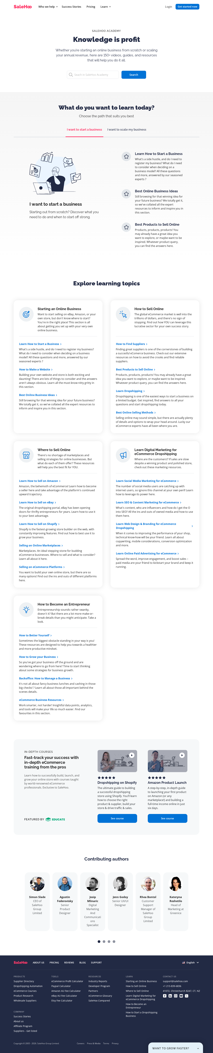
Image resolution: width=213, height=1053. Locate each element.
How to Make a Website (34, 369)
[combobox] (190, 962)
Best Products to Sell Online (134, 369)
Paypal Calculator (61, 986)
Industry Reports (98, 981)
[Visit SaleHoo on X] (186, 995)
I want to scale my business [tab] (126, 129)
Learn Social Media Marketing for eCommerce (146, 481)
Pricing (91, 7)
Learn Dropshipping (129, 391)
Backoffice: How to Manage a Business (44, 678)
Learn (104, 7)
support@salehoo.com (175, 981)
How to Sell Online (149, 309)
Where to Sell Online (54, 450)
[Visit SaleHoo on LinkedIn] (170, 995)
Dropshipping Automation (28, 986)
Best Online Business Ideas (37, 395)
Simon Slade (37, 897)
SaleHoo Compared (99, 1000)
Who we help (46, 7)
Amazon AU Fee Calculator (66, 990)
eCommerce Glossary (100, 995)
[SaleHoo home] (23, 7)
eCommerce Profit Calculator (67, 981)
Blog (82, 962)
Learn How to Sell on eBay (36, 502)
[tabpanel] (106, 202)
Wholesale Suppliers (25, 1000)
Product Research (23, 995)
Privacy (115, 1043)
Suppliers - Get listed (25, 1030)
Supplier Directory (24, 981)
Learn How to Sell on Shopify (38, 524)
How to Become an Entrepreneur (64, 604)
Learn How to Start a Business (39, 344)
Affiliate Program (23, 1026)
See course (117, 818)
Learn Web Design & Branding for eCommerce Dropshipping (146, 526)
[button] (99, 941)
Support (96, 962)
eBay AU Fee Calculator (64, 995)
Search (133, 75)
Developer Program (99, 986)
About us (19, 1021)
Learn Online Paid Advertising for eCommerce (146, 553)
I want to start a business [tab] (84, 129)
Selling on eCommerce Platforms (40, 567)
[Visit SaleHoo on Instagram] (175, 995)
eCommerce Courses (25, 990)
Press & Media (94, 1043)
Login (168, 7)
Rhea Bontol (148, 897)
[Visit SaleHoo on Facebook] (164, 995)
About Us (38, 962)
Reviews (69, 962)
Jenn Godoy (120, 897)
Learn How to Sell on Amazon (38, 481)
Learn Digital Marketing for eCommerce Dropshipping (155, 452)
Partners (93, 990)
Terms (106, 1043)
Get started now (187, 6)
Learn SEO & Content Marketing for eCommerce (147, 502)
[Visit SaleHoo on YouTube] (181, 995)
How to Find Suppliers (130, 344)
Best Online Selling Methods (134, 412)
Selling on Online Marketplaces (39, 545)
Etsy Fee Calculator (61, 1000)
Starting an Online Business (59, 309)
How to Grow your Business (37, 657)
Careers (80, 1043)
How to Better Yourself (34, 635)
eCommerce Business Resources (40, 700)
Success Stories (71, 7)
